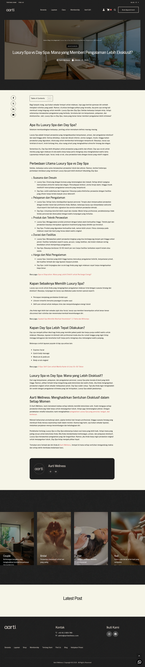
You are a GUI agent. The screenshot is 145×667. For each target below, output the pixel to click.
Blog (49, 40)
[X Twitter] (13, 103)
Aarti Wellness (65, 445)
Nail (116, 555)
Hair (79, 555)
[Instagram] (109, 634)
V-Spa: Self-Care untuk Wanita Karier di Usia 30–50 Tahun (60, 366)
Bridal (43, 555)
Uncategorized (55, 40)
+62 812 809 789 (65, 632)
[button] (11, 2)
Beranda (43, 10)
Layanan (54, 10)
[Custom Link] (50, 471)
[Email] (13, 114)
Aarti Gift (87, 10)
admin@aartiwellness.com (68, 635)
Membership (75, 10)
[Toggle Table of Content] (48, 98)
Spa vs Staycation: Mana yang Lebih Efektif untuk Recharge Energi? (64, 274)
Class (64, 10)
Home (45, 40)
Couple (7, 555)
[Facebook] (13, 97)
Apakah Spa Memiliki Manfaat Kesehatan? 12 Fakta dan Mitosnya (63, 319)
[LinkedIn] (13, 109)
